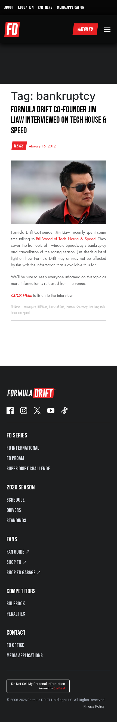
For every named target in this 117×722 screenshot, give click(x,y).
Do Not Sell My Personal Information (38, 686)
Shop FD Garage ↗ (24, 572)
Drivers (14, 510)
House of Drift (56, 307)
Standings (16, 520)
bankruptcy (30, 307)
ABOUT (9, 7)
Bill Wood (42, 307)
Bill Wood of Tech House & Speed (65, 239)
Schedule (16, 500)
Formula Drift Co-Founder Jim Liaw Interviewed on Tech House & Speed (58, 120)
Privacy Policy (94, 706)
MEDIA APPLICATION (70, 7)
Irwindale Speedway (77, 307)
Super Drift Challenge (28, 468)
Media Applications (25, 655)
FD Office (15, 645)
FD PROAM (15, 458)
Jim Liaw (93, 307)
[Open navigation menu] (107, 29)
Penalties (16, 614)
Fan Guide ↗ (18, 552)
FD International (23, 448)
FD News (15, 307)
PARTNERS (45, 7)
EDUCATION (25, 7)
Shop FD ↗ (17, 562)
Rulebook (16, 603)
